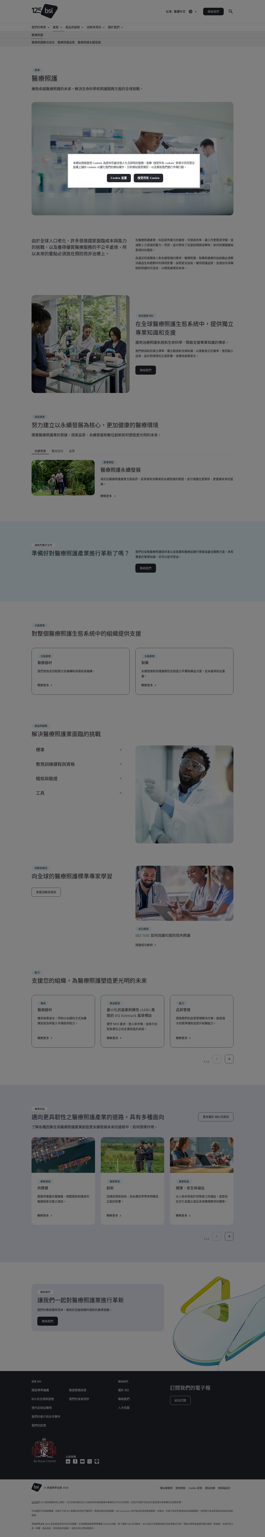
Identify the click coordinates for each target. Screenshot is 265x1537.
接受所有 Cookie (148, 177)
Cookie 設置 (119, 177)
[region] (134, 171)
